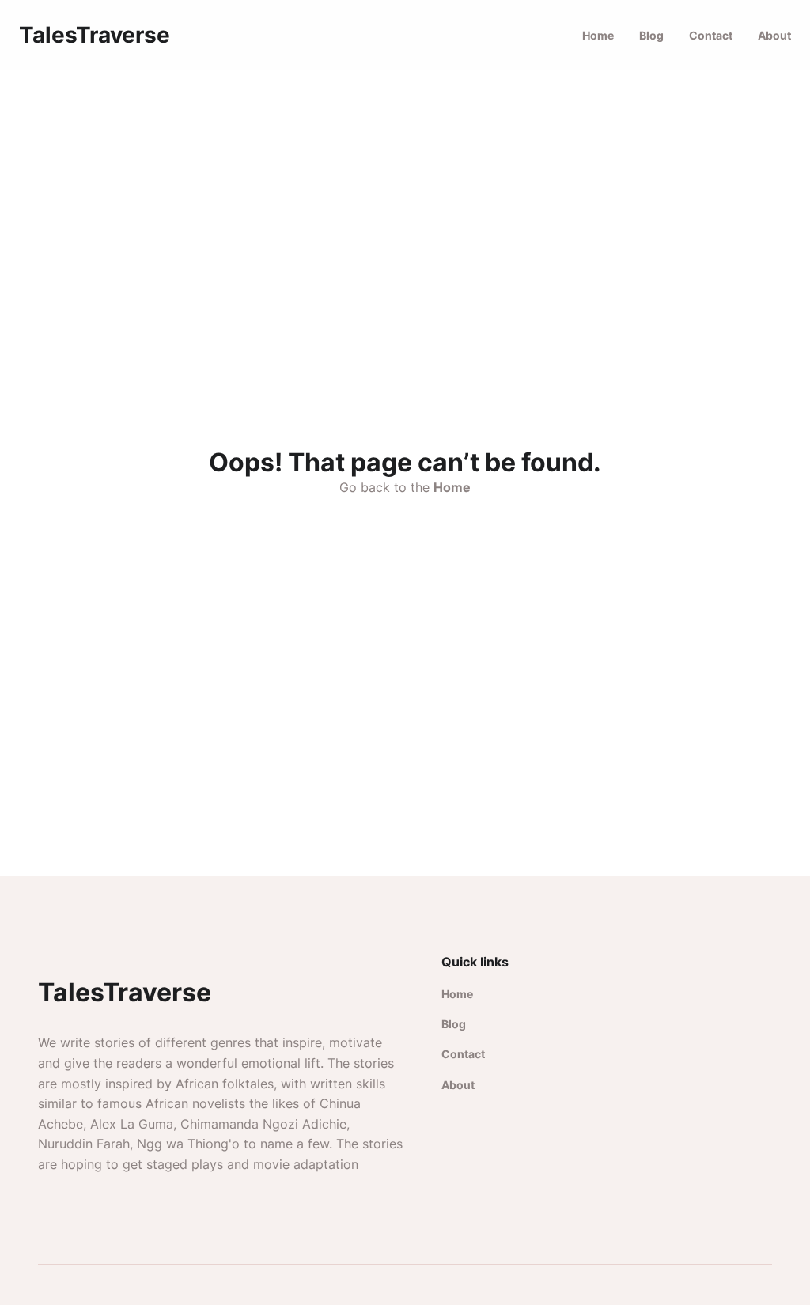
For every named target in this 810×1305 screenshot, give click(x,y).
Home (598, 35)
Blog (651, 35)
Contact (710, 35)
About (774, 35)
